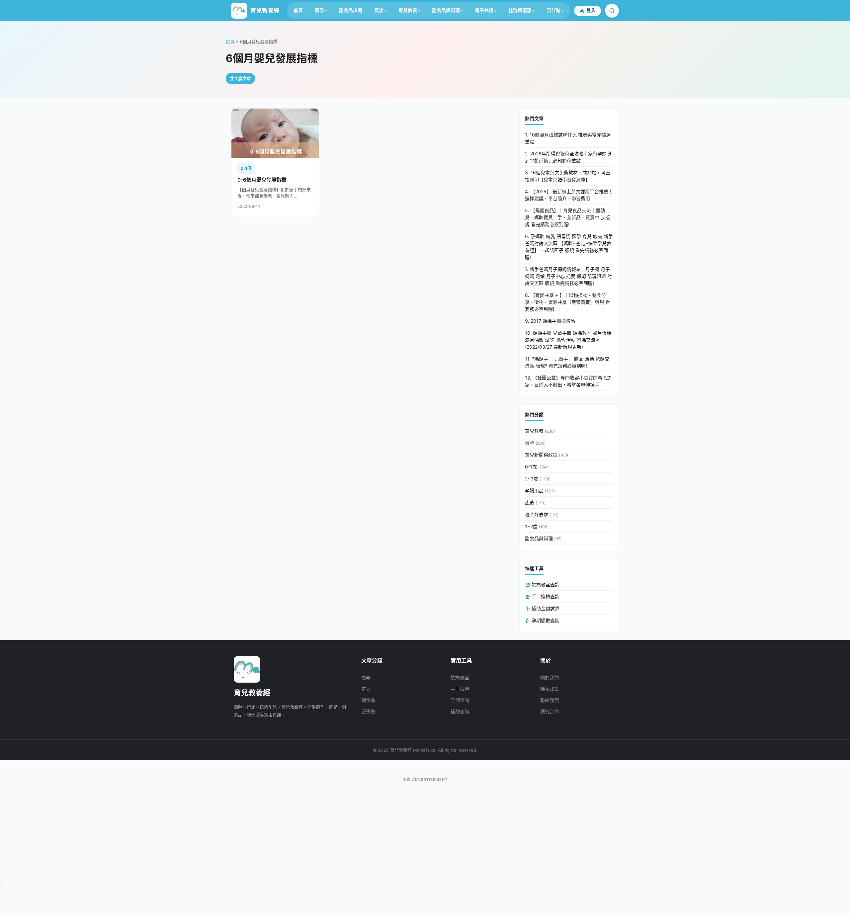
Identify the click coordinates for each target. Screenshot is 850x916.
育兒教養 (407, 10)
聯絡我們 (549, 700)
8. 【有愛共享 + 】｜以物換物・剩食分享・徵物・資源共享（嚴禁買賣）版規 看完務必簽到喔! (567, 302)
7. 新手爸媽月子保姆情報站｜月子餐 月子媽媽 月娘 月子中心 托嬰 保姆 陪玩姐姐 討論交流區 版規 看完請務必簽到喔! (568, 276)
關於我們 (549, 677)
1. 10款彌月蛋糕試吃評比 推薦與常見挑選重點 (568, 138)
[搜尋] (612, 11)
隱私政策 (549, 689)
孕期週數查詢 (544, 620)
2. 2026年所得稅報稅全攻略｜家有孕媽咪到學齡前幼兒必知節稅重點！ (568, 157)
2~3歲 (537, 478)
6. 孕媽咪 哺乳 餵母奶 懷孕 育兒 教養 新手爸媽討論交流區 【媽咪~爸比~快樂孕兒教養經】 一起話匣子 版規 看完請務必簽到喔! (569, 246)
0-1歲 (536, 466)
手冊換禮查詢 (544, 596)
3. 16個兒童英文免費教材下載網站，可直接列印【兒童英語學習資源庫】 (567, 176)
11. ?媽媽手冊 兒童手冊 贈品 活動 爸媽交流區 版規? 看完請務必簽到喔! (567, 362)
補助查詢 (460, 711)
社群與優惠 (520, 10)
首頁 (298, 10)
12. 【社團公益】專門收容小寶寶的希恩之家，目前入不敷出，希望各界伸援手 (568, 381)
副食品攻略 (350, 10)
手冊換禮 (460, 689)
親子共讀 (484, 10)
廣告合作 (549, 711)
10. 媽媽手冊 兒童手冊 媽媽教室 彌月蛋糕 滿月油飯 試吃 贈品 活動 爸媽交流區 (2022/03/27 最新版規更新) (568, 340)
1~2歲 (537, 526)
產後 (378, 10)
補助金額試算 (544, 608)
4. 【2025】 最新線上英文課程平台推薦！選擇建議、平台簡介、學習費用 (569, 195)
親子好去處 (541, 514)
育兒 (366, 689)
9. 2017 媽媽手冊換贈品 (550, 321)
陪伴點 (553, 10)
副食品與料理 (446, 10)
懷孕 (319, 10)
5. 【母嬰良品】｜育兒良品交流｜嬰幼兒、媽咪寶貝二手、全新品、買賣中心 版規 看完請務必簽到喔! (567, 217)
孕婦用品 (540, 490)
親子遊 (368, 711)
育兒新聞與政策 (546, 455)
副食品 (368, 700)
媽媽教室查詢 (544, 584)
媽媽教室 (460, 677)
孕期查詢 (460, 700)
